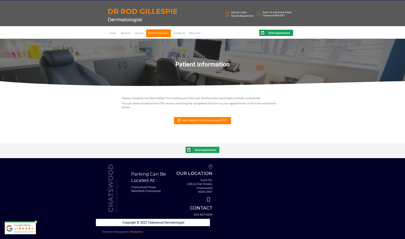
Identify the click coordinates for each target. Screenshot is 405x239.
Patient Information (158, 33)
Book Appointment (279, 32)
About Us (125, 33)
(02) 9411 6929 (203, 214)
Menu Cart (195, 33)
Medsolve (136, 231)
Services (139, 33)
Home (113, 33)
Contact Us (179, 33)
